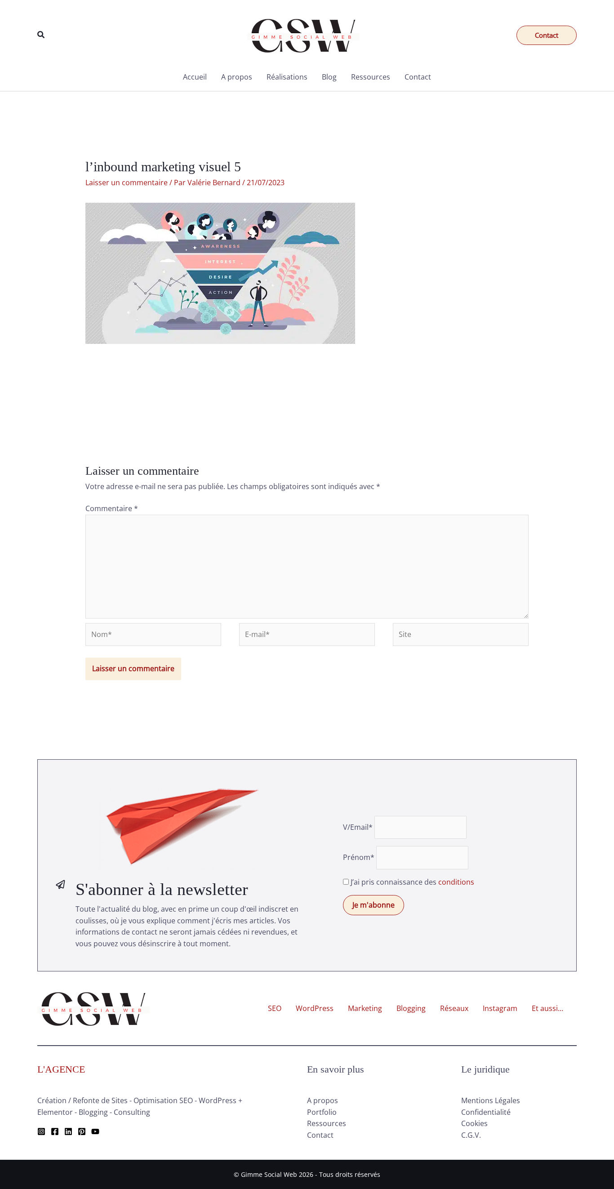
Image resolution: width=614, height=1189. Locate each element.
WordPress (315, 1008)
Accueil (195, 77)
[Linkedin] (68, 1131)
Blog (329, 77)
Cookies (474, 1123)
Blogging (411, 1008)
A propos (236, 77)
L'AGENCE (61, 1069)
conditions (456, 882)
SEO (274, 1008)
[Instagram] (41, 1131)
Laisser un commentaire (126, 182)
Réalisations (287, 77)
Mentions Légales (490, 1100)
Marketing (365, 1008)
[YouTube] (95, 1131)
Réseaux (454, 1008)
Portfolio (322, 1112)
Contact (418, 77)
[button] (41, 35)
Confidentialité (486, 1112)
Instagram (500, 1008)
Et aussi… (547, 1008)
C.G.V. (471, 1135)
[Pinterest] (82, 1131)
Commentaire (111, 508)
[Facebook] (55, 1131)
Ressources (370, 77)
